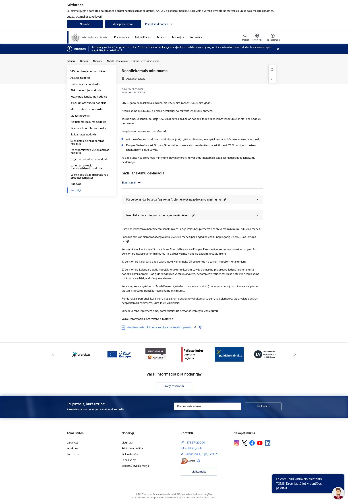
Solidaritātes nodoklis (83, 134)
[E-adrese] (188, 461)
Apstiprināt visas (123, 24)
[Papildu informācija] (200, 327)
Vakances (72, 442)
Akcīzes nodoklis (80, 77)
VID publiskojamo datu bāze (88, 71)
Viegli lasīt (127, 442)
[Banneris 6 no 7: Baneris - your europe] (82, 354)
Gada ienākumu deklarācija (143, 173)
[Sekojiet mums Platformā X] (244, 443)
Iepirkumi (72, 448)
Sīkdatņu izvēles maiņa (135, 465)
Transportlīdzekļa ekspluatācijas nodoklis (90, 151)
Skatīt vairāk (129, 182)
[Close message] (278, 49)
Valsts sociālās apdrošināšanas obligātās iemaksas (89, 176)
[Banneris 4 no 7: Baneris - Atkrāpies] (266, 354)
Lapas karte (129, 460)
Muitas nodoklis (80, 115)
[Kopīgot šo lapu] (272, 78)
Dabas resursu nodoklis (85, 84)
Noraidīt (85, 24)
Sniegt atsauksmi (174, 386)
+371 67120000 (195, 442)
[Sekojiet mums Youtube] (260, 443)
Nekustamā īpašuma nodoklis (88, 121)
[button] (224, 199)
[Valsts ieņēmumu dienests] (89, 37)
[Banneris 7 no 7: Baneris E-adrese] (119, 354)
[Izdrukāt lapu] (272, 69)
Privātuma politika (132, 448)
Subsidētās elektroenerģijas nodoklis (87, 142)
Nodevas (76, 183)
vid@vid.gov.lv (193, 448)
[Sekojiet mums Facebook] (252, 443)
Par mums (73, 454)
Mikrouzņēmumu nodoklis (87, 109)
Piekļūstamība (130, 454)
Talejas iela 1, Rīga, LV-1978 (201, 454)
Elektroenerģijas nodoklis (86, 90)
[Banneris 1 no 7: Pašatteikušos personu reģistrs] (156, 354)
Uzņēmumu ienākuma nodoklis (89, 159)
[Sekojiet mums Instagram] (236, 443)
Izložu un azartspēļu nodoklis (88, 103)
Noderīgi (76, 190)
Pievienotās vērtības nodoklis (88, 128)
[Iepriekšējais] (53, 354)
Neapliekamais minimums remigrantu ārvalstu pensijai (159, 327)
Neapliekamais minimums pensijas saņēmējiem (157, 215)
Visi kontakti (199, 471)
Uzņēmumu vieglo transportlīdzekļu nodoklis (86, 167)
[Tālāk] (295, 354)
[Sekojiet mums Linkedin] (267, 443)
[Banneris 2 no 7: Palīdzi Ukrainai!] (192, 354)
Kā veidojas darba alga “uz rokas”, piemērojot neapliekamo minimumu (173, 199)
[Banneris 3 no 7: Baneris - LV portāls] (229, 354)
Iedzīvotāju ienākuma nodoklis (89, 96)
